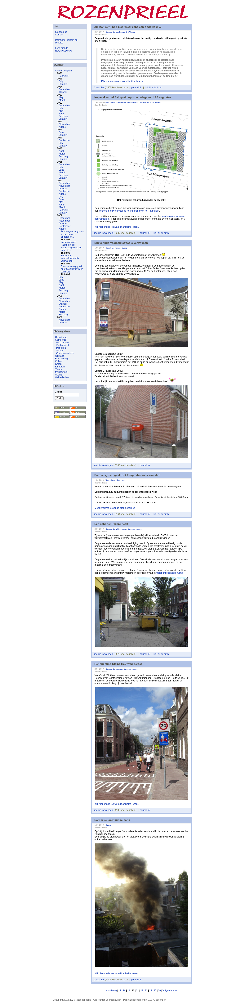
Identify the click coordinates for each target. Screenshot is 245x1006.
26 (159, 990)
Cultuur (59, 361)
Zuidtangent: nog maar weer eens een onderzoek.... (72, 234)
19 (128, 990)
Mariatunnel (61, 372)
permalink (136, 87)
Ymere (58, 369)
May (61, 97)
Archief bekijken (63, 70)
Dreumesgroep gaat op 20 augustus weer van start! (72, 269)
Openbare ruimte (65, 353)
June (61, 132)
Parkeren (61, 348)
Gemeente (60, 340)
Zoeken (60, 386)
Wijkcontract (62, 342)
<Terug (113, 990)
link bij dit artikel (153, 87)
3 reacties (99, 87)
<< (107, 990)
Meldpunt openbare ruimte (170, 573)
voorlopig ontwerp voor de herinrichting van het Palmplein (129, 210)
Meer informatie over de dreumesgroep (115, 508)
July (61, 81)
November (64, 124)
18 (124, 990)
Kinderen (60, 366)
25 (155, 990)
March (62, 100)
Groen (58, 364)
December (64, 89)
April (61, 113)
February (63, 76)
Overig (58, 374)
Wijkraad (59, 356)
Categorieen (63, 331)
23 (146, 990)
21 (137, 990)
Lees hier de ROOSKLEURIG (63, 49)
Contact (59, 34)
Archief (60, 65)
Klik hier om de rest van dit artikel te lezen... (123, 81)
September (64, 140)
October (63, 92)
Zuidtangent (62, 345)
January (63, 84)
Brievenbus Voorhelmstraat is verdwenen (70, 258)
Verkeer (60, 350)
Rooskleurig (61, 358)
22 (141, 990)
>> (175, 990)
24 (150, 990)
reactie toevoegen (104, 233)
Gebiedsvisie (62, 377)
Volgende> (168, 990)
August (62, 127)
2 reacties (99, 979)
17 (119, 990)
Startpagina (61, 32)
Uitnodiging (61, 337)
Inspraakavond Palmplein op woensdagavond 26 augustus (71, 246)
